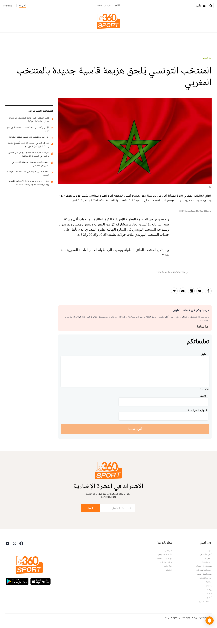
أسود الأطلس (206, 554)
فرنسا (209, 593)
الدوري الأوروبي (205, 578)
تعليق (204, 354)
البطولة (208, 558)
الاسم (203, 395)
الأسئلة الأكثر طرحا (164, 554)
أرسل (90, 508)
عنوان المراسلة (197, 410)
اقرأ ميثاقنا (203, 326)
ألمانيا (209, 597)
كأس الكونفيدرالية (204, 570)
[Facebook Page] (21, 543)
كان (210, 550)
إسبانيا (209, 585)
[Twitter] (14, 543)
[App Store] (40, 581)
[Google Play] (16, 581)
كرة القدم (207, 58)
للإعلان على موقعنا (164, 558)
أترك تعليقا (135, 429)
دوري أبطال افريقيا (204, 566)
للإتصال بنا (167, 566)
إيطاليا (209, 589)
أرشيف (169, 570)
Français (7, 5)
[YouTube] (7, 543)
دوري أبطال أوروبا (204, 574)
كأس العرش (206, 562)
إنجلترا (209, 582)
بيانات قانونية (166, 562)
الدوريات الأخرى (205, 601)
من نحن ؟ (168, 550)
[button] (209, 620)
